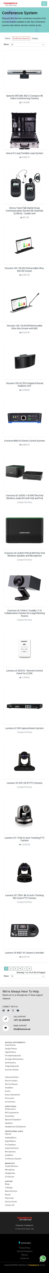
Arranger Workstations (14, 1059)
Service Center (11, 1202)
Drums (7, 1091)
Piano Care (9, 1198)
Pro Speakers (10, 1145)
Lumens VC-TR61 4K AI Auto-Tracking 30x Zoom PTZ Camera (24, 896)
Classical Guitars (12, 1077)
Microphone (10, 1170)
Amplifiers (9, 1088)
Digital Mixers (10, 1141)
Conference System (21, 38)
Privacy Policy (24, 1248)
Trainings (9, 1188)
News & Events (11, 1191)
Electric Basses (11, 1084)
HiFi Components (12, 1113)
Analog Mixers (10, 1138)
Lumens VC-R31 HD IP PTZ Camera (24, 783)
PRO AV (8, 1134)
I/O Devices (9, 1177)
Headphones (10, 1173)
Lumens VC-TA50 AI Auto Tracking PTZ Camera (24, 839)
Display (35, 38)
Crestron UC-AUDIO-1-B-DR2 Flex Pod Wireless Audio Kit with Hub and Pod (24, 497)
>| (29, 968)
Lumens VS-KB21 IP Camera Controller (24, 952)
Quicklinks (26, 1243)
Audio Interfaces (11, 1148)
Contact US (9, 1205)
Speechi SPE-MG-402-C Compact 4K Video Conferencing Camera (24, 97)
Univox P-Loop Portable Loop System (24, 153)
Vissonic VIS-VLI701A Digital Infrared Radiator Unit (24, 384)
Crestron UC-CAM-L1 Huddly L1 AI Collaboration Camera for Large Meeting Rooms (24, 613)
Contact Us (24, 1258)
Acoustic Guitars (12, 1070)
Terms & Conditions (24, 1251)
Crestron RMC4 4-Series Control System (24, 440)
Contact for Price (24, 502)
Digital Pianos (10, 1052)
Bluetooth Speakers (13, 1120)
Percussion (9, 1098)
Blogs (7, 1184)
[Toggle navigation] (44, 3)
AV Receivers (10, 1109)
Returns (24, 1255)
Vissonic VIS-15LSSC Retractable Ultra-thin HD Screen (24, 269)
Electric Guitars (11, 1081)
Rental (7, 1195)
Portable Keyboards (13, 1056)
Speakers (9, 1123)
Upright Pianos (11, 1049)
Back (8, 38)
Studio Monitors (11, 1166)
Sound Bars (9, 1116)
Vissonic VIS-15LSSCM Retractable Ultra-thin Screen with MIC (24, 327)
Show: (7, 44)
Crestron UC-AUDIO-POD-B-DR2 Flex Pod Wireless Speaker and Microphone (24, 554)
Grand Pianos (10, 1045)
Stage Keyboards (12, 1066)
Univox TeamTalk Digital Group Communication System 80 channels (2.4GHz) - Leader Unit (24, 211)
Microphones (10, 1152)
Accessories (10, 1102)
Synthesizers (10, 1063)
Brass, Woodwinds (12, 1095)
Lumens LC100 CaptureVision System (24, 728)
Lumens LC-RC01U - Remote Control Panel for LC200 (24, 672)
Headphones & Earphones (15, 1127)
